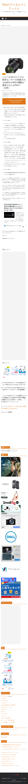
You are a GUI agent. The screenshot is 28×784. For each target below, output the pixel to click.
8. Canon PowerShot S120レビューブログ (9, 765)
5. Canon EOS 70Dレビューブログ (8, 759)
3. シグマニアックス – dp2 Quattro (8, 754)
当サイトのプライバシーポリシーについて (9, 729)
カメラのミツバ (4, 703)
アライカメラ (4, 709)
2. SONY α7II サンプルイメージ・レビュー (10, 752)
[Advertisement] (14, 40)
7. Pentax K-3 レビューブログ (7, 763)
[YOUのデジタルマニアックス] (2, 18)
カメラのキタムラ (4, 700)
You (11, 90)
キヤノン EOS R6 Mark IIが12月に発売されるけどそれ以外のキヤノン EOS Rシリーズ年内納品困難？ (13, 388)
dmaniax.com (4, 737)
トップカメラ (4, 715)
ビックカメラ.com (5, 696)
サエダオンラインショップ (6, 707)
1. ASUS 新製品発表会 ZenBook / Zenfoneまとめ (11, 744)
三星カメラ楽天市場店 (5, 718)
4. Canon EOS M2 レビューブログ (8, 756)
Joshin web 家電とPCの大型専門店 (8, 705)
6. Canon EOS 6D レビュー (6, 761)
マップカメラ (4, 698)
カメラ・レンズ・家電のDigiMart (8, 720)
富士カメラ (3, 711)
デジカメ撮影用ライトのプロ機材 (8, 722)
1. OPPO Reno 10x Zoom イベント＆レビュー (10, 746)
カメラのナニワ (4, 713)
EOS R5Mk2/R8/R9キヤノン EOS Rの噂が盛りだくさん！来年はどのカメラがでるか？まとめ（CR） (14, 383)
